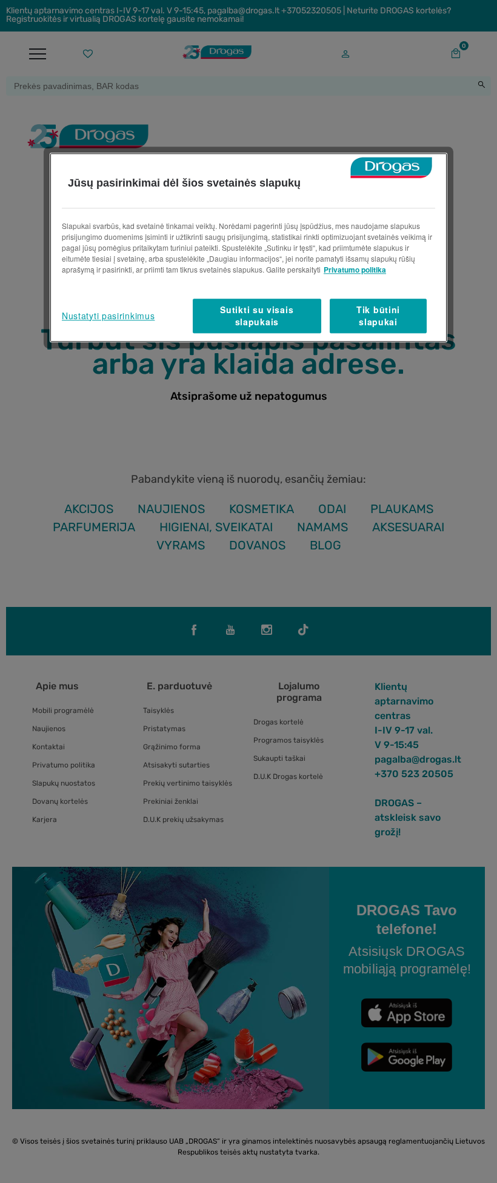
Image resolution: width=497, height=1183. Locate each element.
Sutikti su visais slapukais (256, 315)
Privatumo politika (355, 269)
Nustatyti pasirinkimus (108, 316)
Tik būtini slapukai (378, 315)
